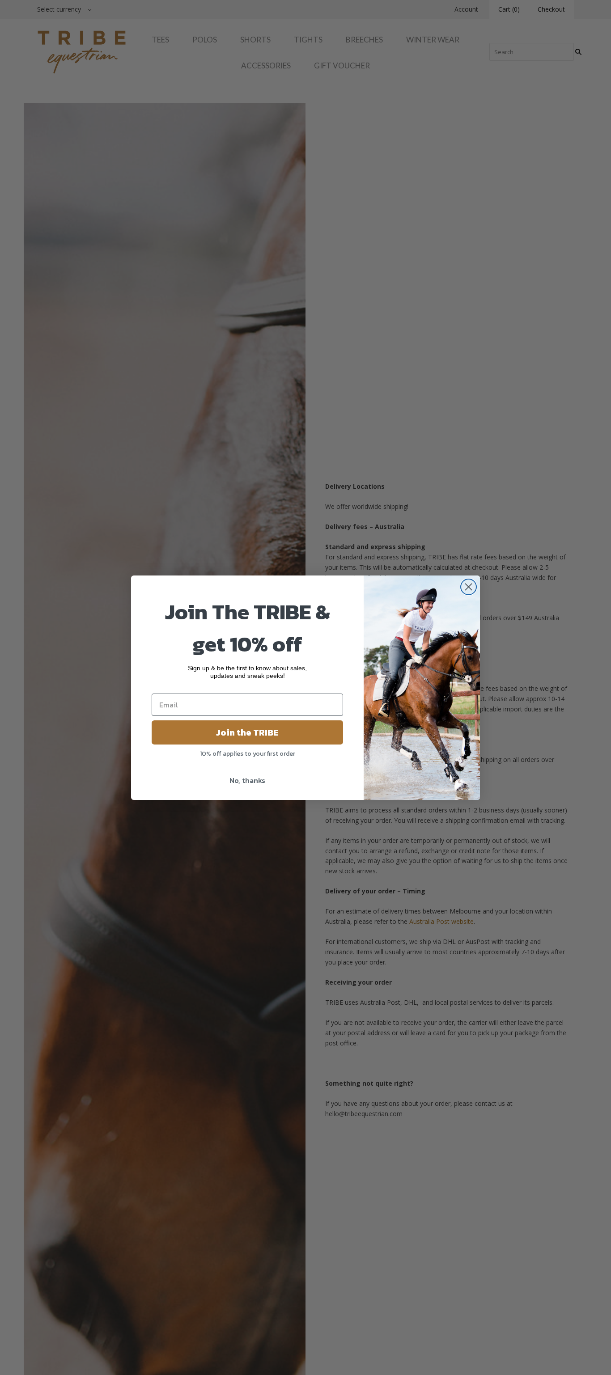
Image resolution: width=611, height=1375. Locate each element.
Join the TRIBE (247, 732)
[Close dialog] (468, 587)
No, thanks (247, 780)
